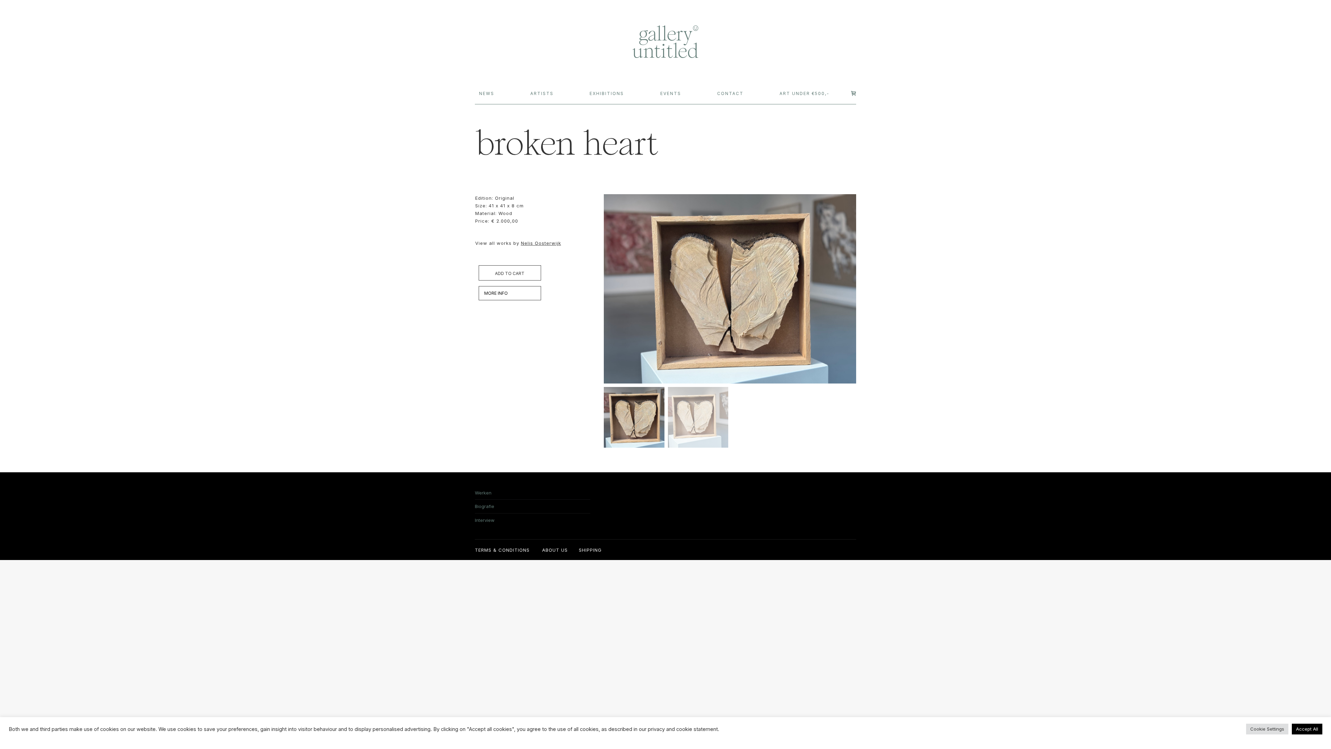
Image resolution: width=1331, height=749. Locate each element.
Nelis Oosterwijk (541, 243)
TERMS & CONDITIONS (502, 550)
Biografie (484, 506)
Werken (483, 493)
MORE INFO (496, 293)
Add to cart (509, 273)
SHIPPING (590, 550)
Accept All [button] (1307, 729)
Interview (485, 520)
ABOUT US (555, 550)
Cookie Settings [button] (1267, 729)
